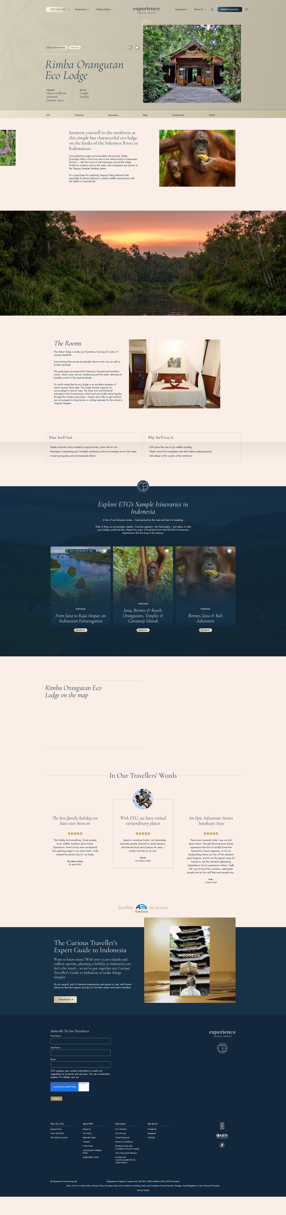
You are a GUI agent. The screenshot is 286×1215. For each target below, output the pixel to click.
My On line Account (59, 1137)
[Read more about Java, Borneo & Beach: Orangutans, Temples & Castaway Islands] (143, 588)
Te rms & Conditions (124, 1141)
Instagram (152, 1133)
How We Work (57, 1133)
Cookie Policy (85, 1186)
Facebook (152, 1129)
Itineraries (113, 115)
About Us (198, 9)
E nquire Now (56, 1129)
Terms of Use (71, 1186)
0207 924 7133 (58, 9)
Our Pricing (120, 1133)
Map (145, 115)
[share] (129, 47)
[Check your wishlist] (246, 9)
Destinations (81, 9)
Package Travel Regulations (186, 1186)
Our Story (87, 1133)
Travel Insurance (122, 1137)
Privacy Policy (87, 1077)
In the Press (88, 1146)
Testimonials (178, 115)
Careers (86, 1141)
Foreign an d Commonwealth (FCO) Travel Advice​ (125, 1160)
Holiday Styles (103, 9)
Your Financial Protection (126, 1153)
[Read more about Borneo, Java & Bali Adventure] (206, 588)
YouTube (151, 1137)
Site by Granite (143, 1190)
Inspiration (180, 9)
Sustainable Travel (90, 1157)
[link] (222, 1042)
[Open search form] (212, 9)
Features (79, 115)
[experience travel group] (146, 11)
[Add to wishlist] (137, 47)
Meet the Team (89, 1137)
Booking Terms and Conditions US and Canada (127, 1147)
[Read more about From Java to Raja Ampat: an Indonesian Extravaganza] (81, 588)
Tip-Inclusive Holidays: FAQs (92, 1151)
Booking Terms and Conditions (119, 1186)
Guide (212, 115)
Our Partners (121, 1129)
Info (48, 115)
